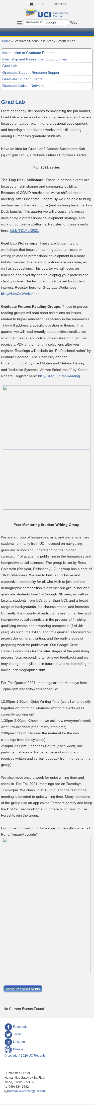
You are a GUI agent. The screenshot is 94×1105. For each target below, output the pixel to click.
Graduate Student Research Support (31, 72)
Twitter (17, 1034)
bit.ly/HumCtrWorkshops (20, 294)
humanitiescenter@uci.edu (26, 1091)
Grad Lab (9, 66)
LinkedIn (19, 1042)
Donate (18, 1049)
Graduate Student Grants (22, 79)
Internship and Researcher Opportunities (34, 59)
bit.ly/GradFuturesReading (59, 376)
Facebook (20, 1027)
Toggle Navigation (20, 23)
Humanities (58, 4)
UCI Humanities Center (47, 13)
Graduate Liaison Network (23, 86)
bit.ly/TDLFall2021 (24, 230)
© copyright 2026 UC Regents (25, 1055)
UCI (41, 4)
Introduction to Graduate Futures (28, 53)
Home (6, 41)
